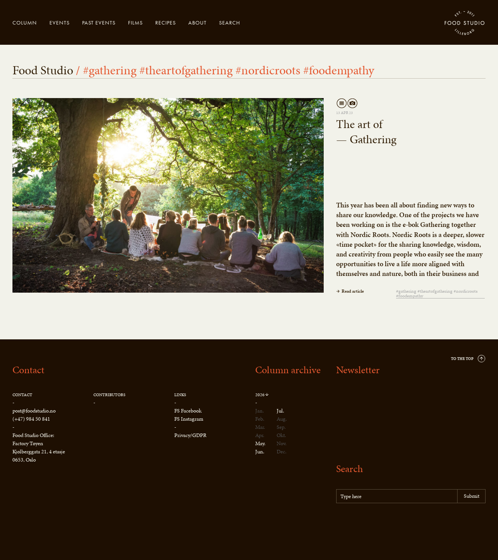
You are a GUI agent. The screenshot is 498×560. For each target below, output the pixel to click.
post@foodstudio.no (34, 410)
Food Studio (465, 23)
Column (24, 22)
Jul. (280, 410)
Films (135, 22)
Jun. (259, 451)
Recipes (165, 22)
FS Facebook (188, 410)
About (197, 22)
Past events (99, 22)
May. (260, 443)
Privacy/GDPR (190, 435)
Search (229, 22)
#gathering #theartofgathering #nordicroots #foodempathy (436, 293)
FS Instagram (188, 419)
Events (59, 22)
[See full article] (168, 195)
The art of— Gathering (366, 131)
